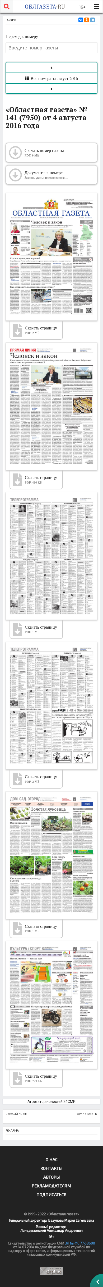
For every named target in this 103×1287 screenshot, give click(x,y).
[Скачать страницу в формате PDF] (51, 256)
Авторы (51, 1176)
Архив (11, 20)
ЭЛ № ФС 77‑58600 (80, 1243)
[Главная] (45, 7)
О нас (52, 1159)
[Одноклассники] (86, 20)
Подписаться (51, 1194)
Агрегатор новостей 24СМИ (51, 1101)
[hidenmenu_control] (96, 6)
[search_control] (6, 6)
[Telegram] (92, 20)
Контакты (51, 1168)
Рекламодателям (51, 1185)
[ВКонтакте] (80, 20)
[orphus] (51, 1271)
